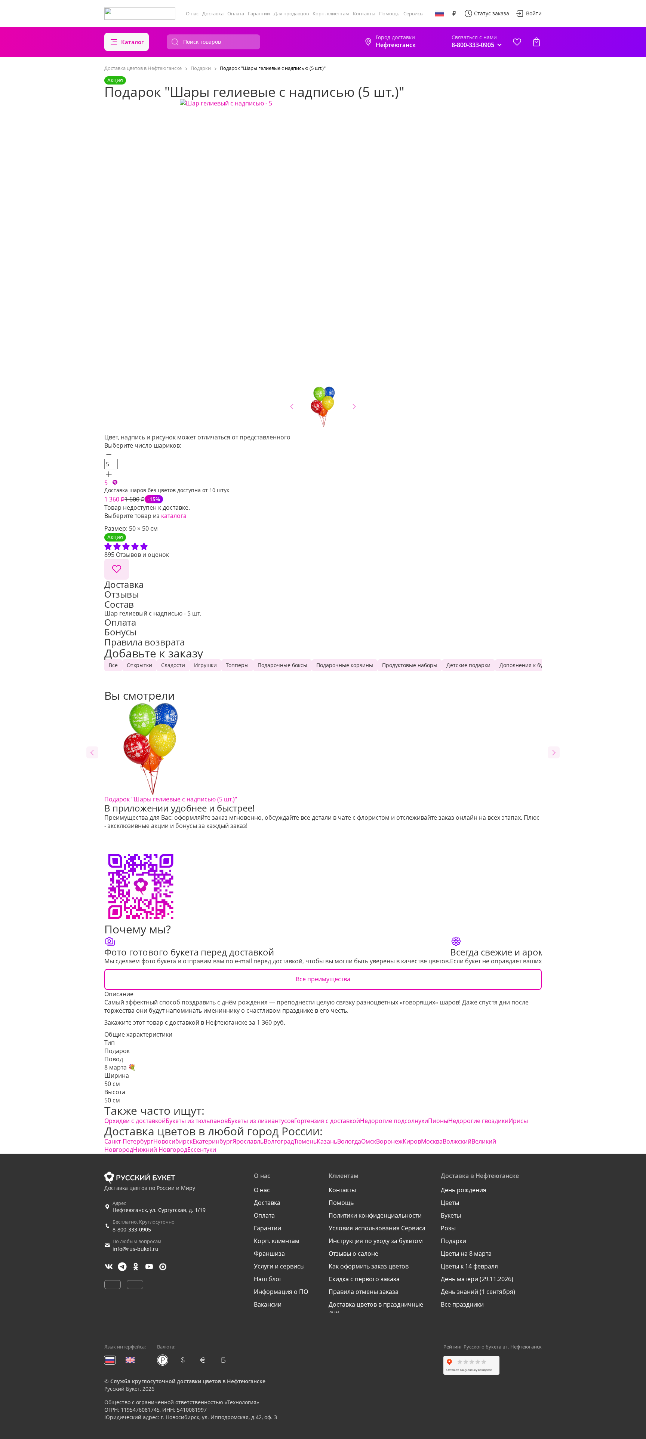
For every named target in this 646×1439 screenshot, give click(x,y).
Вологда (349, 1141)
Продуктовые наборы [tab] (409, 665)
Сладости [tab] (173, 665)
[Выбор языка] (439, 13)
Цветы (450, 1203)
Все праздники (462, 1304)
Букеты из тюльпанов (197, 1121)
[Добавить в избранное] (116, 569)
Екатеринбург (213, 1141)
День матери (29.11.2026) (477, 1279)
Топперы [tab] (237, 665)
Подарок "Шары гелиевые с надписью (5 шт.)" (170, 799)
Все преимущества (323, 979)
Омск (368, 1141)
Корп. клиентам (331, 13)
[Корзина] (536, 42)
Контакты (364, 13)
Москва (432, 1141)
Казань (327, 1141)
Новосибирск (173, 1141)
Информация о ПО (281, 1292)
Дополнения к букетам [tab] (528, 665)
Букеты (451, 1215)
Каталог (132, 42)
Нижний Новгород (160, 1149)
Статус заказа (491, 13)
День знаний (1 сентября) (478, 1292)
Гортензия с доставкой (327, 1121)
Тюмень (305, 1141)
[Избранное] (517, 42)
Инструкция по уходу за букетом (376, 1241)
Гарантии (259, 13)
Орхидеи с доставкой (135, 1121)
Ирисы (518, 1121)
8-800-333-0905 (132, 1229)
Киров (412, 1141)
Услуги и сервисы (279, 1266)
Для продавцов (291, 13)
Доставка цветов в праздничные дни (376, 1308)
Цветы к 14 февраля (469, 1266)
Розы (448, 1228)
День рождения (463, 1190)
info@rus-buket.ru (136, 1248)
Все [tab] (113, 665)
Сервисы (413, 13)
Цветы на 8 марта (466, 1253)
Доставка (213, 13)
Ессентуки (201, 1149)
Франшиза (269, 1253)
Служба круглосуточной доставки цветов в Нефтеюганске (187, 1381)
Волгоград (279, 1141)
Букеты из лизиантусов (261, 1121)
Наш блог (268, 1279)
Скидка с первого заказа (364, 1279)
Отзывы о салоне (353, 1253)
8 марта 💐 (120, 1067)
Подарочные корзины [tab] (344, 665)
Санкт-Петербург (128, 1141)
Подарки (453, 1241)
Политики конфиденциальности (375, 1215)
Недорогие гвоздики (478, 1121)
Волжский (457, 1141)
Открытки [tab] (139, 665)
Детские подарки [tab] (468, 665)
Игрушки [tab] (205, 665)
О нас (192, 13)
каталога (174, 516)
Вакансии (268, 1304)
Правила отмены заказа (364, 1292)
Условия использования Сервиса (377, 1228)
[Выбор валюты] (454, 13)
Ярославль (248, 1141)
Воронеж (389, 1141)
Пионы (438, 1121)
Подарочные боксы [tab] (282, 665)
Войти (534, 13)
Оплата (235, 13)
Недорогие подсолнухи (394, 1121)
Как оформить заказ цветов (369, 1266)
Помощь (389, 13)
